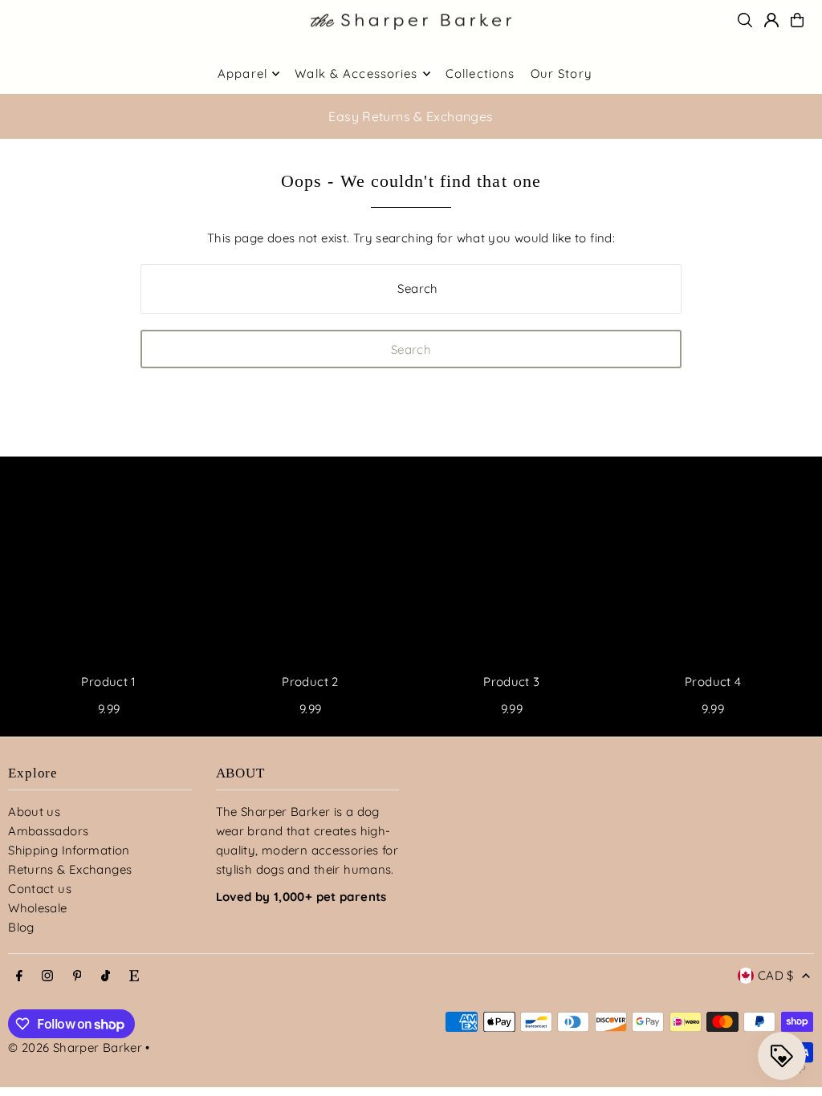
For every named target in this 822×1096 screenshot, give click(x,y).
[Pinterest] (77, 976)
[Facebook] (19, 976)
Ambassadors (48, 830)
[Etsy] (134, 976)
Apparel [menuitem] (242, 73)
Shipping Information (69, 850)
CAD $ (776, 975)
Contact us (39, 888)
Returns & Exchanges (70, 869)
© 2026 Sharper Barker (75, 1047)
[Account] (771, 20)
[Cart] (797, 20)
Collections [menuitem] (480, 73)
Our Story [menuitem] (561, 73)
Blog (21, 927)
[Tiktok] (105, 976)
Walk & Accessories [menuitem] (356, 73)
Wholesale (37, 907)
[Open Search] (745, 20)
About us (34, 811)
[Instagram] (47, 976)
